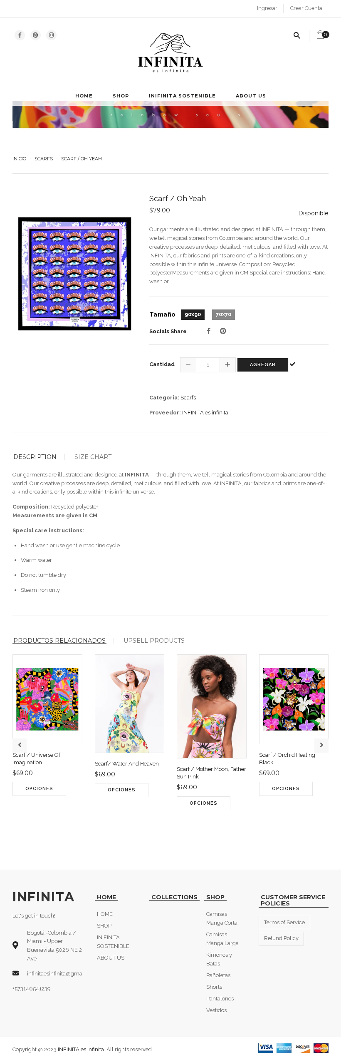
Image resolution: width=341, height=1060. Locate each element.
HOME (84, 96)
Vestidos (216, 1010)
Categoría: (164, 397)
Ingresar (267, 8)
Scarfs (44, 159)
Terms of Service (284, 922)
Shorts (214, 987)
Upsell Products (154, 640)
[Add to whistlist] (36, 811)
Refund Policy (281, 938)
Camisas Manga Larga (222, 938)
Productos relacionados (59, 641)
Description (35, 457)
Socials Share (168, 331)
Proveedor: (165, 412)
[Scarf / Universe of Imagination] (19, 811)
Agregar (263, 364)
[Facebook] (208, 331)
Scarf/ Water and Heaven (127, 764)
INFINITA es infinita (205, 412)
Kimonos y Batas (219, 959)
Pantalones (220, 998)
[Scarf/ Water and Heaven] (102, 813)
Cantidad (162, 364)
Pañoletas (218, 975)
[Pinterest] (223, 331)
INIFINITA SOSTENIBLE (182, 96)
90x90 (193, 314)
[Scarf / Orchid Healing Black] (266, 811)
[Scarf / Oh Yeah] (74, 273)
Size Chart (92, 457)
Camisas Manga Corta (221, 918)
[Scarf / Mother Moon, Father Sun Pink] (184, 825)
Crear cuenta (306, 8)
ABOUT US (251, 96)
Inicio (19, 159)
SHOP (121, 96)
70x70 (223, 314)
